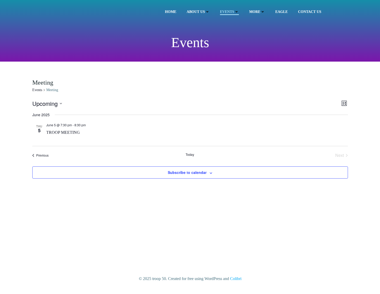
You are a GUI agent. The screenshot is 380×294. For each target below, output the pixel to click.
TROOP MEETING (63, 132)
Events (227, 12)
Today (190, 154)
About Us (196, 12)
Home (170, 12)
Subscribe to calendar (187, 172)
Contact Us (309, 12)
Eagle (281, 12)
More (254, 12)
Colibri (235, 278)
